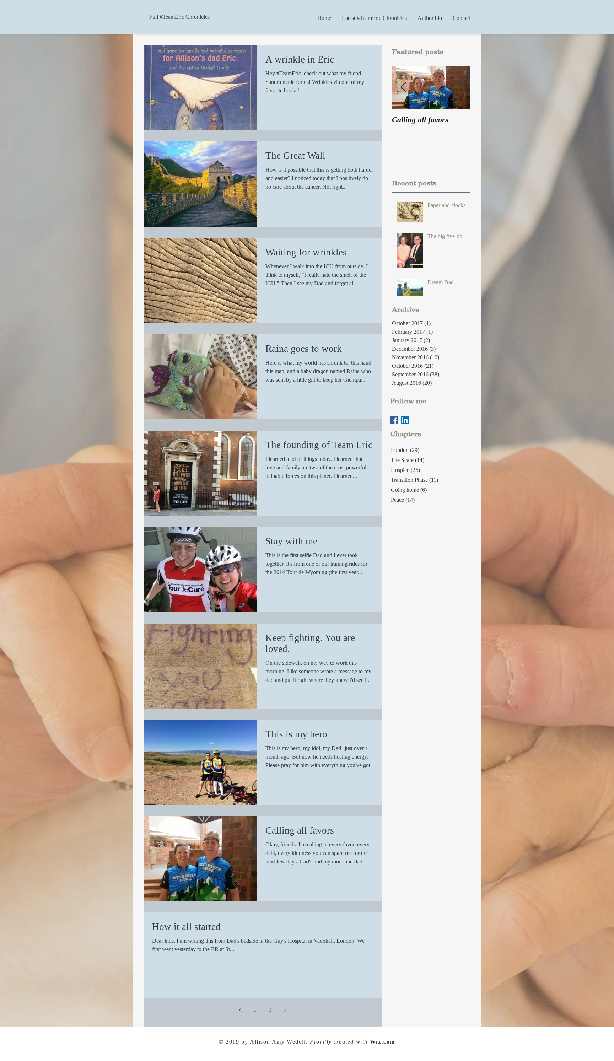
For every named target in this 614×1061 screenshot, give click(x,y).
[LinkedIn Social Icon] (405, 420)
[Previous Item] (403, 87)
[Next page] (285, 1009)
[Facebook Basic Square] (394, 420)
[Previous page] (240, 1009)
